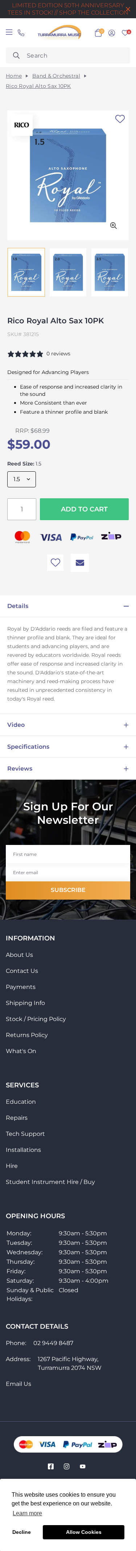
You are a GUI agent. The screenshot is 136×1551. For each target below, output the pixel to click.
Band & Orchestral (56, 76)
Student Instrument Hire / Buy (50, 1181)
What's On (21, 1051)
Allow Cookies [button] (84, 1532)
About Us (19, 954)
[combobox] (68, 55)
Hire (12, 1165)
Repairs (17, 1117)
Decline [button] (21, 1532)
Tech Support (25, 1133)
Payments (21, 986)
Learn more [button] (27, 1513)
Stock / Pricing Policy (36, 1019)
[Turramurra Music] (58, 32)
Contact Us (22, 970)
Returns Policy (27, 1035)
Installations (23, 1149)
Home (14, 76)
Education (21, 1101)
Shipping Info (25, 1002)
